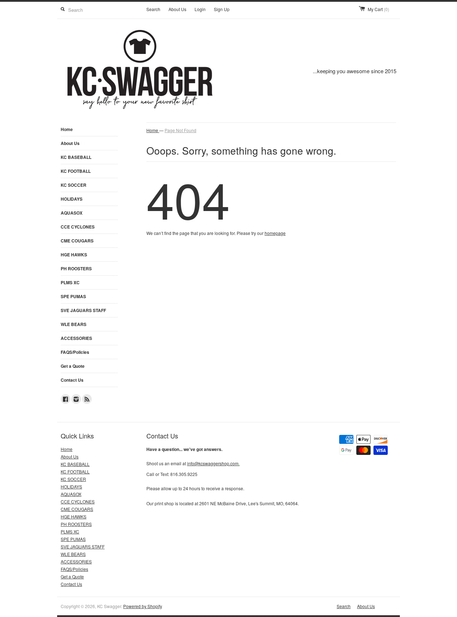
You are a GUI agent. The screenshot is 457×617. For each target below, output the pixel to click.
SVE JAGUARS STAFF (83, 310)
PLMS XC (70, 282)
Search (153, 9)
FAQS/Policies (75, 352)
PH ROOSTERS (76, 268)
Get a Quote (73, 366)
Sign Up (222, 9)
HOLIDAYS (71, 199)
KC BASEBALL (76, 157)
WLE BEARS (73, 324)
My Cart (378, 9)
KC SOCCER (73, 185)
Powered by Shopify (142, 606)
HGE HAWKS (74, 254)
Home (67, 129)
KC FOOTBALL (76, 171)
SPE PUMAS (73, 296)
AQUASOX (71, 213)
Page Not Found (180, 130)
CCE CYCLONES (78, 227)
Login (200, 9)
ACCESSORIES (76, 338)
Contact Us (72, 380)
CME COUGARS (77, 240)
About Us (177, 9)
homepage (275, 233)
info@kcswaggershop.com (213, 463)
